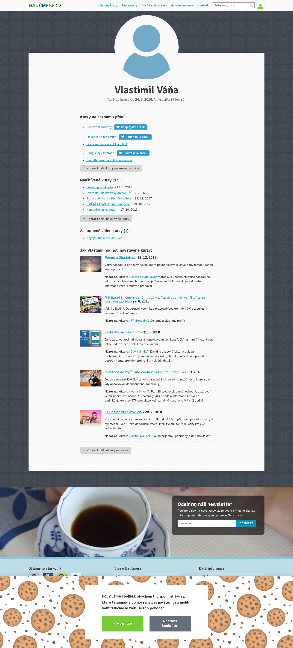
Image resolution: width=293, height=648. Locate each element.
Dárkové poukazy (181, 5)
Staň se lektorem (153, 5)
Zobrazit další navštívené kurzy (108, 219)
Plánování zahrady (99, 127)
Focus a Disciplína (120, 257)
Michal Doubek (140, 436)
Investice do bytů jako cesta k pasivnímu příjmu (143, 372)
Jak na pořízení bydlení (123, 412)
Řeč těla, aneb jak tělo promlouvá (109, 160)
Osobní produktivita (99, 187)
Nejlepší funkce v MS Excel (104, 238)
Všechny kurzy (107, 5)
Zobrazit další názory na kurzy (107, 450)
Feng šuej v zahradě (100, 153)
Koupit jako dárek (133, 127)
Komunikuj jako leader (101, 209)
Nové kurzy (129, 5)
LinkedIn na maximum (101, 136)
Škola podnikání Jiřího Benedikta (108, 198)
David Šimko (138, 351)
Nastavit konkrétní (170, 623)
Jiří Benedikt (138, 320)
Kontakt (203, 5)
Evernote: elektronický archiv (105, 193)
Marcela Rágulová (142, 276)
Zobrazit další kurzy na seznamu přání (113, 168)
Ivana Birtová (139, 391)
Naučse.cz (45, 5)
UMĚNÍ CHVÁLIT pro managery (108, 204)
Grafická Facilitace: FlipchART (106, 144)
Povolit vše (123, 623)
